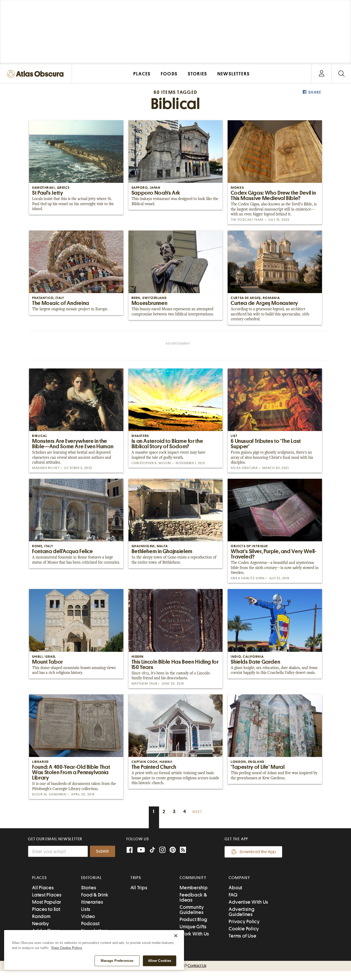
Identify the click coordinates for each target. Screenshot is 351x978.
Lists (85, 909)
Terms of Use (242, 935)
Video (88, 916)
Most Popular (46, 902)
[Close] (175, 935)
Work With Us (194, 933)
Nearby (40, 923)
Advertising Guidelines (241, 912)
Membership (194, 887)
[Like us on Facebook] (129, 850)
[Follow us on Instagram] (162, 850)
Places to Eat (46, 909)
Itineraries (92, 902)
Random (41, 916)
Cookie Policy (244, 928)
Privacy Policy (244, 921)
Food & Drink (94, 894)
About (235, 887)
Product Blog (193, 919)
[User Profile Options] (321, 73)
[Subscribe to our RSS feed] (183, 850)
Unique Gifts (193, 926)
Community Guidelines (192, 910)
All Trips (139, 887)
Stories (88, 887)
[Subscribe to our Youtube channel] (141, 850)
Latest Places (47, 894)
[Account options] (321, 73)
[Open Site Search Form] (341, 73)
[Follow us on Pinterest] (173, 850)
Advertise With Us (248, 902)
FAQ (233, 894)
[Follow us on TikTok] (152, 851)
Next (197, 812)
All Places (43, 887)
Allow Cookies (159, 961)
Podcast (90, 923)
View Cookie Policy (66, 948)
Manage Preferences (117, 961)
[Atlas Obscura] (36, 74)
